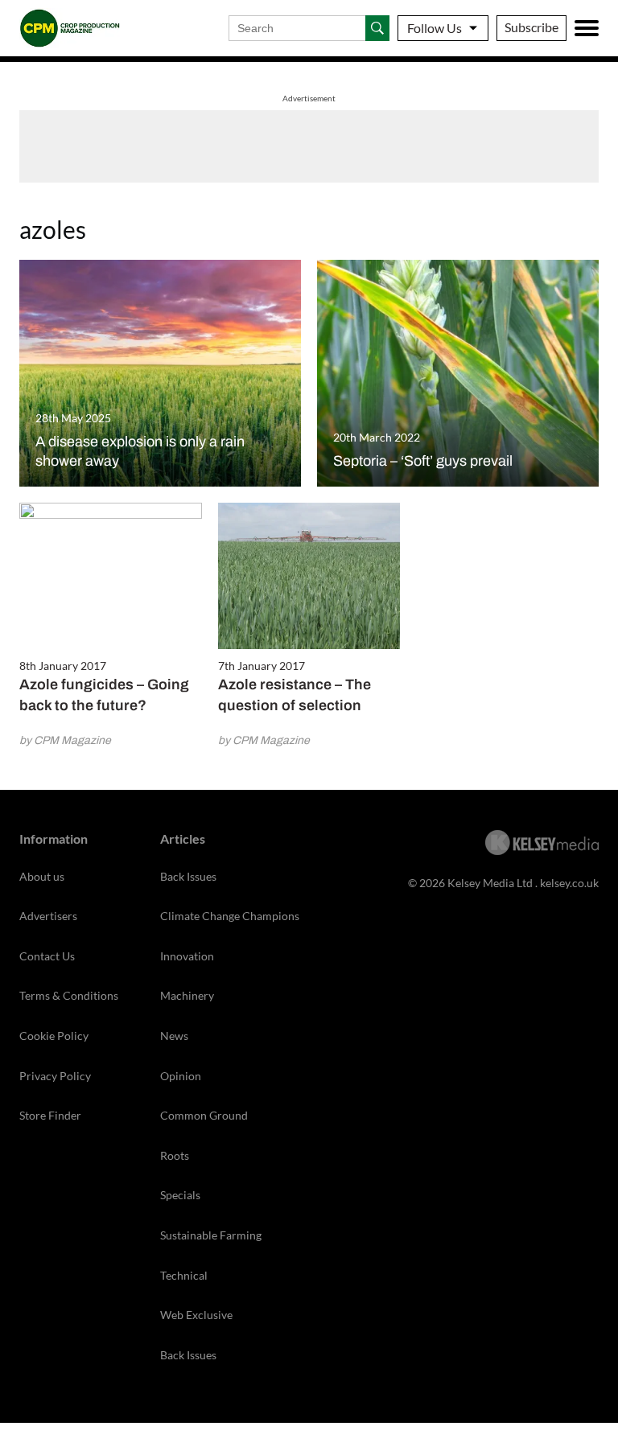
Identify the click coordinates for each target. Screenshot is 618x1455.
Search (377, 28)
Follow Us (434, 27)
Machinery (187, 995)
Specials (180, 1195)
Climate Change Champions (229, 916)
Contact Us (47, 956)
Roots (174, 1155)
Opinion (180, 1076)
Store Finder (50, 1115)
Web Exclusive (196, 1314)
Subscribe (531, 27)
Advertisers (48, 916)
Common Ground (204, 1115)
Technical (184, 1275)
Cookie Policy (54, 1035)
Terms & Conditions (68, 995)
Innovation (187, 956)
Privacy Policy (55, 1076)
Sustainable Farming (211, 1235)
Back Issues (188, 876)
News (174, 1035)
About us (41, 876)
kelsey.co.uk (569, 883)
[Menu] (587, 28)
